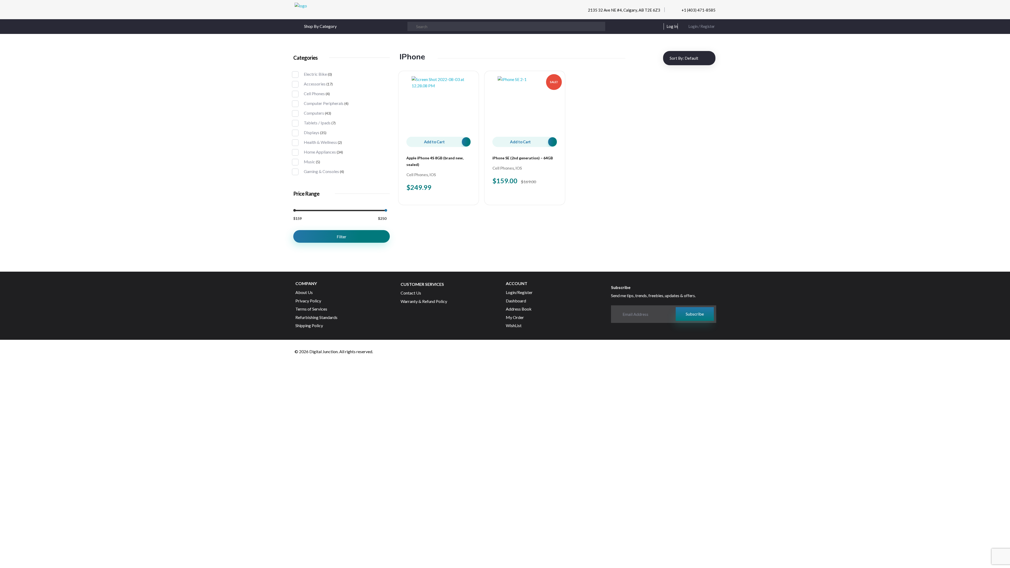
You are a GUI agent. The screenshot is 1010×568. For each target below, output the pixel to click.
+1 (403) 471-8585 (698, 10)
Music (309, 161)
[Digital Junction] (325, 11)
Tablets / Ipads (317, 122)
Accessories (315, 83)
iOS (433, 174)
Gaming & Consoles (321, 171)
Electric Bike (315, 74)
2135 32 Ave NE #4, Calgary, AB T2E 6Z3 (624, 10)
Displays (311, 132)
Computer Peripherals (324, 103)
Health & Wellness (320, 142)
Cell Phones (417, 174)
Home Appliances (320, 151)
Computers (314, 112)
